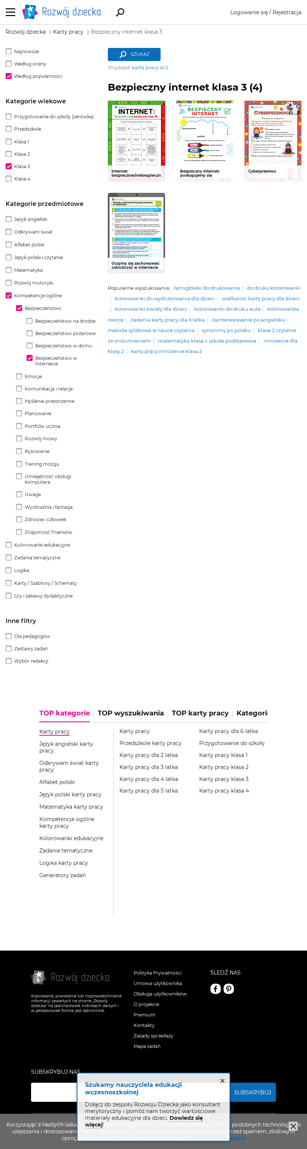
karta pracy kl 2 (149, 67)
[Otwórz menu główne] (11, 12)
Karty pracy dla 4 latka (148, 779)
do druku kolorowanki (274, 288)
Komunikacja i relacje (49, 389)
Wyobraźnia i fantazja (49, 507)
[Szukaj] (120, 12)
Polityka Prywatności (158, 973)
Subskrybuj (252, 1092)
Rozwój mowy (41, 438)
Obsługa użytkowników (160, 994)
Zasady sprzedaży (153, 1036)
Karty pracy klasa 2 (224, 767)
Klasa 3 (22, 166)
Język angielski (30, 219)
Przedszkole (27, 129)
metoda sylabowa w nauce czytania (151, 330)
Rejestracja (287, 12)
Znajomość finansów (48, 532)
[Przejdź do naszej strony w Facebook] (215, 989)
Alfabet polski (29, 244)
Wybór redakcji (31, 661)
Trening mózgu (42, 464)
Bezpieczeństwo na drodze (65, 321)
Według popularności (38, 76)
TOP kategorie (64, 713)
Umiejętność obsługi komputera (48, 479)
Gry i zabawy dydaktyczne (43, 596)
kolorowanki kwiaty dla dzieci (151, 309)
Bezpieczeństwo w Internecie (56, 361)
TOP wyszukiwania (131, 713)
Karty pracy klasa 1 (223, 755)
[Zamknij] (293, 1126)
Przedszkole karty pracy (150, 743)
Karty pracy (134, 731)
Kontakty (144, 1025)
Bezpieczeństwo (43, 308)
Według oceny (30, 64)
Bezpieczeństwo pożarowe (65, 333)
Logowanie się (249, 12)
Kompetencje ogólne (38, 295)
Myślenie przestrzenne (50, 401)
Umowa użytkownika (158, 983)
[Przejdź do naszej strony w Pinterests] (229, 989)
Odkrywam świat (33, 232)
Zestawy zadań (31, 648)
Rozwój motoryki (33, 283)
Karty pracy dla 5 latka (148, 791)
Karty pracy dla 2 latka (148, 755)
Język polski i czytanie (38, 257)
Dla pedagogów (32, 636)
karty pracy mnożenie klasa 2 (166, 351)
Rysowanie (37, 451)
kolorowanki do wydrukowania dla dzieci (165, 298)
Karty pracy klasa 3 (224, 779)
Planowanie (38, 413)
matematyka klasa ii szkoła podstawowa (207, 341)
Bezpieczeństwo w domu (63, 346)
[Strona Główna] (64, 12)
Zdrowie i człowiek (45, 519)
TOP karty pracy (200, 713)
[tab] (66, 715)
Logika (21, 570)
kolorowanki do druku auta (227, 309)
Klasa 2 (22, 154)
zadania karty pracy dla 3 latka (168, 320)
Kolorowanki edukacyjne (42, 545)
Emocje (33, 376)
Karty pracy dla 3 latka (148, 767)
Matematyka (28, 270)
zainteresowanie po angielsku (248, 320)
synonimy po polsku (226, 330)
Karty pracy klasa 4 (224, 791)
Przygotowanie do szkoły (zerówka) (54, 116)
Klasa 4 (22, 179)
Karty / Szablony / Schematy (45, 583)
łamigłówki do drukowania (207, 288)
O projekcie (146, 1004)
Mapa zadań (147, 1046)
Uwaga (33, 494)
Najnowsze (26, 51)
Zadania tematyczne (37, 557)
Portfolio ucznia (42, 426)
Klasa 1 (21, 142)
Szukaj (140, 54)
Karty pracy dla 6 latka (228, 731)
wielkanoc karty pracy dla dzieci (261, 298)
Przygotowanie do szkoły (232, 743)
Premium (144, 1015)
